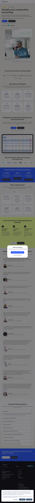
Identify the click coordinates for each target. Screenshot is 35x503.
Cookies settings (15, 499)
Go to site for (18, 252)
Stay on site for (17, 255)
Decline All (29, 499)
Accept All (22, 499)
